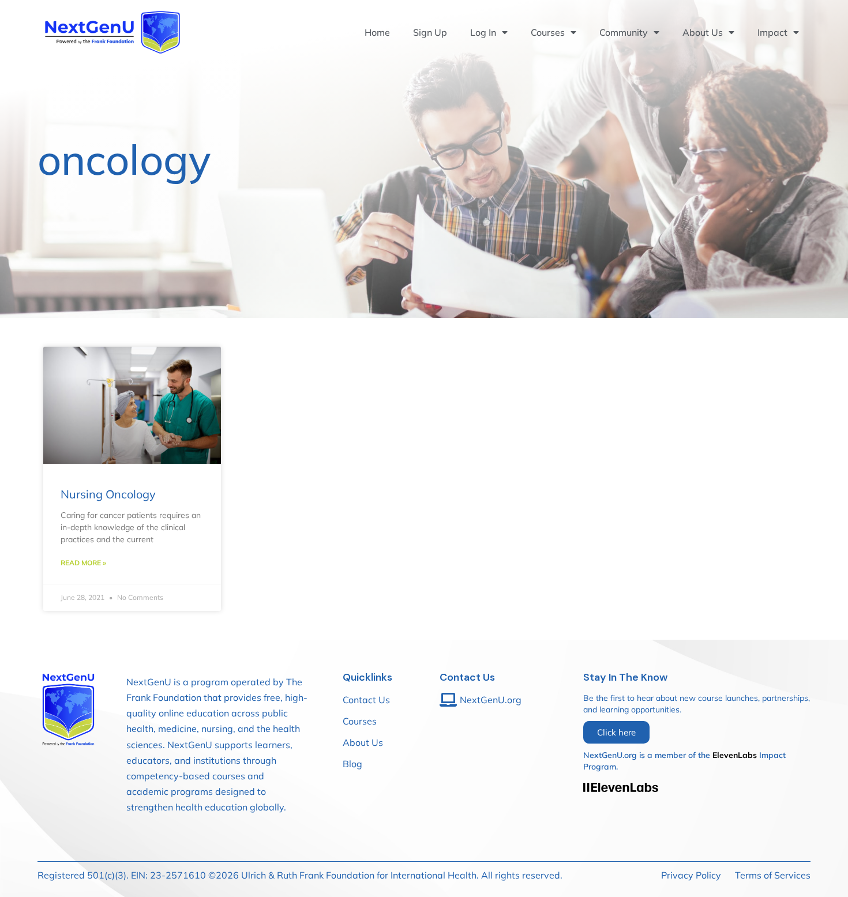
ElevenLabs (734, 755)
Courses (548, 32)
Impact (772, 32)
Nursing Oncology (108, 494)
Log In (483, 32)
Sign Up (430, 32)
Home (377, 32)
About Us (702, 32)
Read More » (83, 562)
